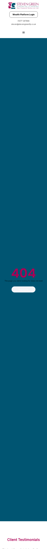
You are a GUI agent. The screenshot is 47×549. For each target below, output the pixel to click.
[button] (23, 32)
